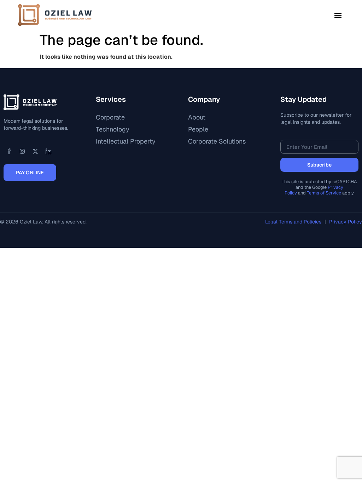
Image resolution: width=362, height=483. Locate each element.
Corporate (110, 117)
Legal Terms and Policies (294, 222)
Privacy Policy (345, 222)
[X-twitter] (35, 151)
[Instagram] (22, 151)
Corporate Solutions (217, 141)
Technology (112, 129)
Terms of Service (324, 193)
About (196, 117)
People (198, 129)
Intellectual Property (126, 141)
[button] (338, 15)
